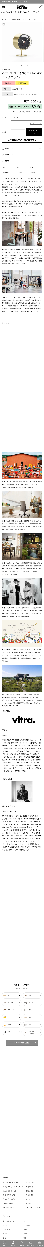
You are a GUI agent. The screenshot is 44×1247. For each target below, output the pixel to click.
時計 (25, 1238)
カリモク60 (30, 1183)
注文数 (4, 132)
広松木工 (29, 1191)
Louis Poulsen (8, 1203)
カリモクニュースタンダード (13, 1187)
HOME (4, 19)
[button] (22, 149)
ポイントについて (36, 124)
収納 (25, 1229)
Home (2, 12)
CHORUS (29, 1195)
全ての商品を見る (9, 1221)
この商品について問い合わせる (22, 140)
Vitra (28, 1199)
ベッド (5, 1234)
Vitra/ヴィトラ (17, 89)
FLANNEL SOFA (9, 1199)
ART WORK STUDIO (33, 1207)
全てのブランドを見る (11, 1183)
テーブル (26, 1225)
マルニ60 (29, 1187)
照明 (25, 1234)
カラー (4, 117)
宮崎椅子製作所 (9, 1195)
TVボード (6, 1229)
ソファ (25, 1221)
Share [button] (6, 323)
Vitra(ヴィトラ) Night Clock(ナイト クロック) (22, 12)
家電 (4, 1238)
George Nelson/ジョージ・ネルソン (27, 94)
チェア (5, 1225)
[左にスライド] (16, 65)
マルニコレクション (10, 1191)
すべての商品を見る (22, 1043)
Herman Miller (8, 1207)
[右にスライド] (27, 65)
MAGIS (28, 1203)
